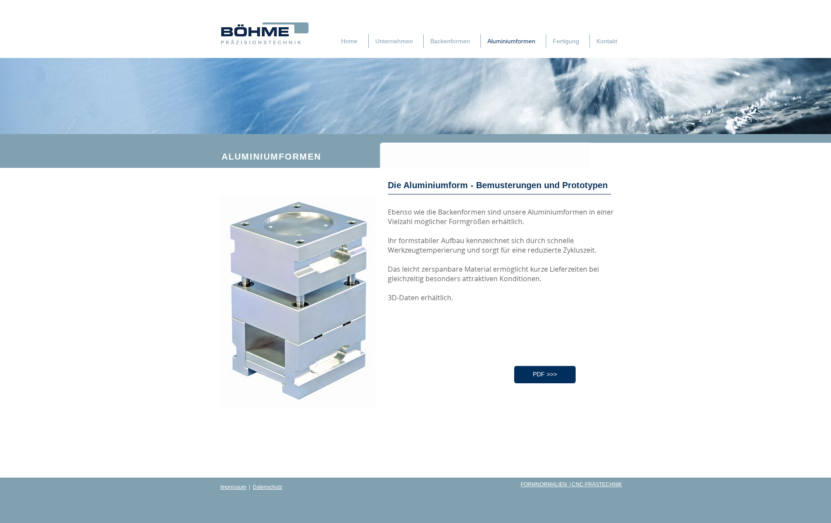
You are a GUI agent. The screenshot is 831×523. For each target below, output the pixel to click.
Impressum (233, 487)
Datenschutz (267, 487)
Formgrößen (469, 221)
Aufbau (452, 240)
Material (477, 269)
